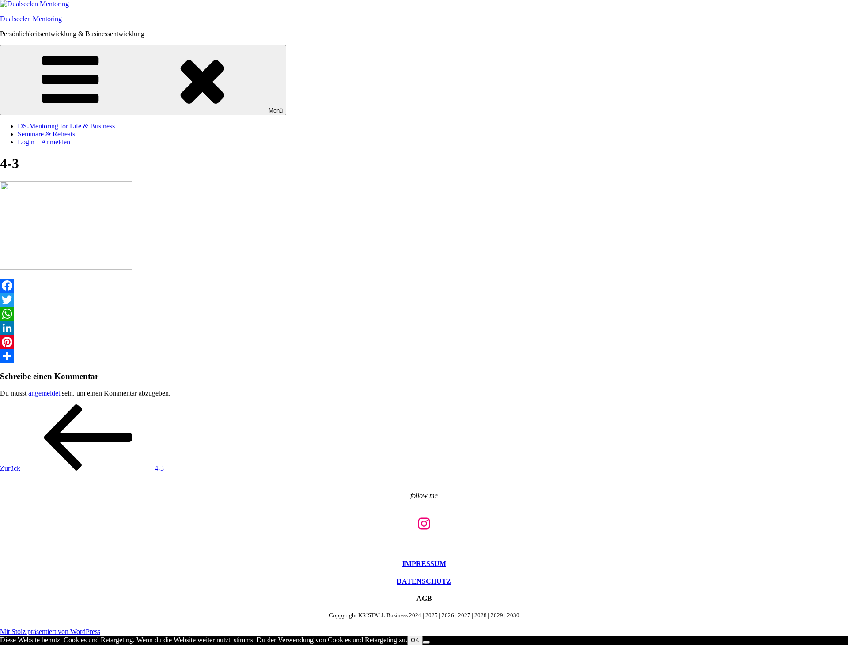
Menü (276, 110)
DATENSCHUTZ (424, 581)
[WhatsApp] (424, 314)
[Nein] (426, 642)
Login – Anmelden (44, 142)
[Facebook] (424, 286)
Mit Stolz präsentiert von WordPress (50, 631)
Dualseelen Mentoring (31, 19)
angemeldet (44, 393)
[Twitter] (424, 300)
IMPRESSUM (424, 563)
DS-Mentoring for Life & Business (66, 126)
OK (415, 640)
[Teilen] (424, 356)
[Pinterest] (424, 342)
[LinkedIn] (424, 328)
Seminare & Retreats (46, 134)
